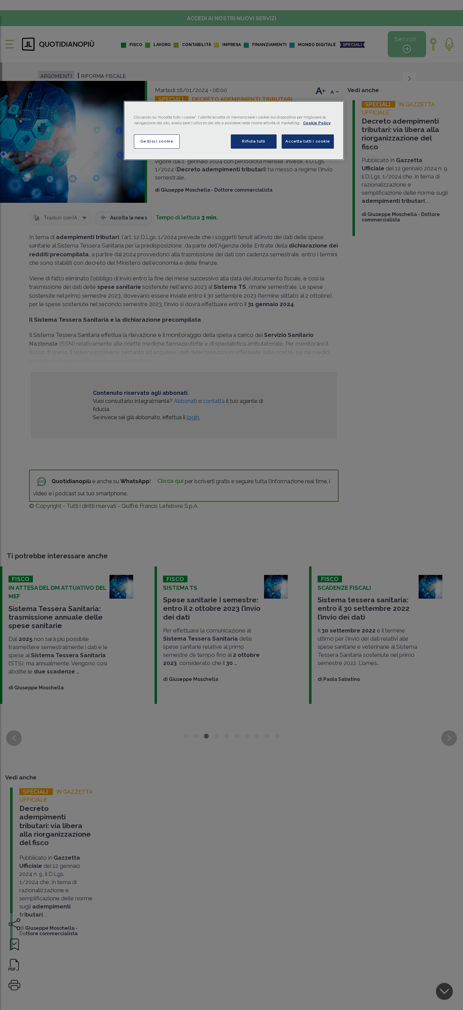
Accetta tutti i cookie (307, 141)
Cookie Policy (316, 123)
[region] (234, 130)
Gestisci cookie (157, 141)
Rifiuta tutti (253, 141)
